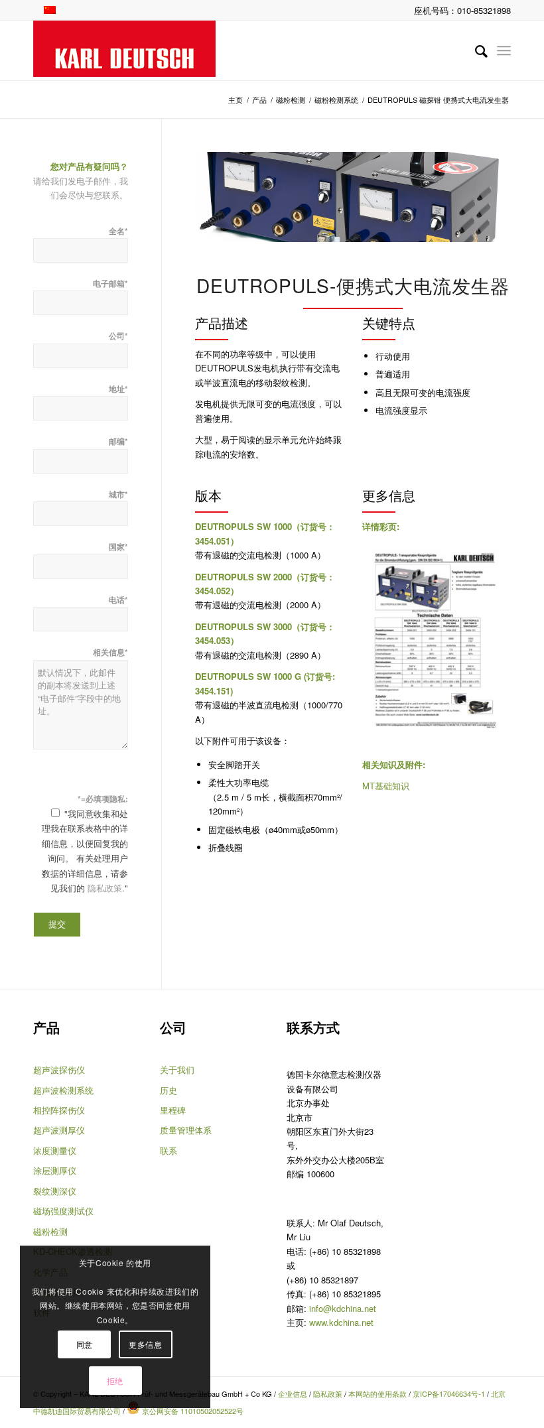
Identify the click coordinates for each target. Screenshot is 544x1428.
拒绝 (115, 1380)
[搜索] (475, 50)
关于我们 (177, 1069)
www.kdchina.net (341, 1322)
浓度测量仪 (54, 1150)
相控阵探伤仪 (59, 1110)
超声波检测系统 (63, 1090)
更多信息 (145, 1344)
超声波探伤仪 (59, 1069)
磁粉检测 (50, 1231)
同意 (84, 1344)
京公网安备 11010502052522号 (191, 1410)
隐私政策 (105, 887)
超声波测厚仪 (59, 1130)
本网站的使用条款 (377, 1393)
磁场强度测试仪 (63, 1210)
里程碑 (173, 1110)
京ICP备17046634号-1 (449, 1393)
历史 (168, 1090)
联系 (168, 1150)
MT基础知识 (385, 785)
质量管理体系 (186, 1130)
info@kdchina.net (342, 1308)
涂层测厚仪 (54, 1170)
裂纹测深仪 (54, 1191)
